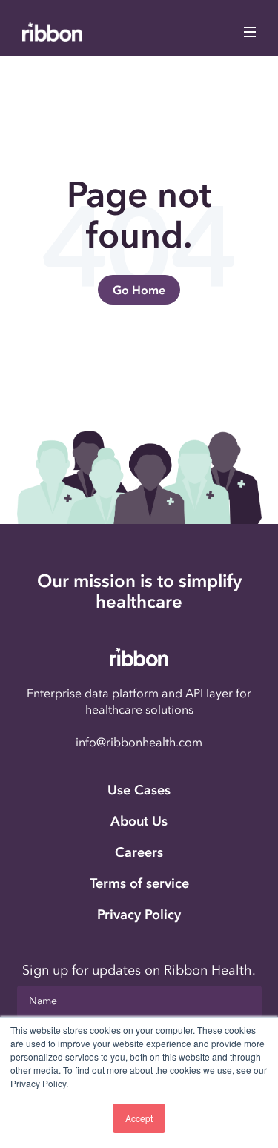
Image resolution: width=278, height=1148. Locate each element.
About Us (139, 821)
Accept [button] (139, 1118)
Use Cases (139, 790)
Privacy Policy (139, 914)
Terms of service (139, 883)
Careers (139, 852)
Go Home (139, 289)
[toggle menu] (250, 32)
